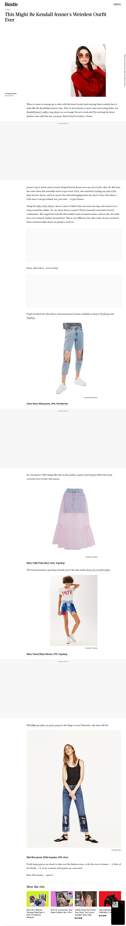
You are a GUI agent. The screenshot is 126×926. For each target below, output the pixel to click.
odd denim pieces (37, 864)
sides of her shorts (45, 206)
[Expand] (114, 902)
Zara (65, 857)
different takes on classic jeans (45, 725)
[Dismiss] (122, 902)
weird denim (90, 474)
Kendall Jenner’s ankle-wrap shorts (43, 112)
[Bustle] (11, 4)
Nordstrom (62, 403)
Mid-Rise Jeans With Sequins (42, 857)
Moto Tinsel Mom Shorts (39, 654)
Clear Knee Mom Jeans (38, 403)
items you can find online (98, 569)
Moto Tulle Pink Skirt (38, 563)
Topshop (31, 317)
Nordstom (105, 313)
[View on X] (73, 245)
